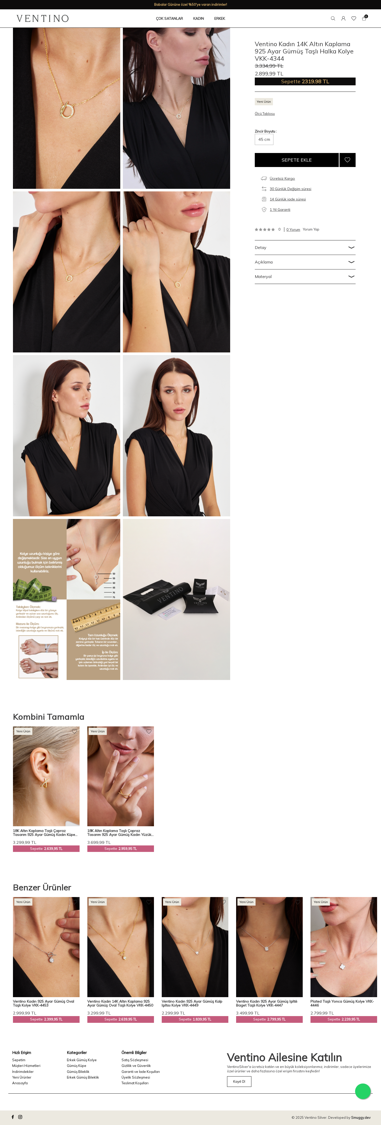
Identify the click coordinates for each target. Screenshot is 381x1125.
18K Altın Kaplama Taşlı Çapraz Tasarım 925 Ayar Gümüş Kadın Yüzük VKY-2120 (119, 833)
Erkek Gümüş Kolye (82, 1060)
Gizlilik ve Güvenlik (136, 1066)
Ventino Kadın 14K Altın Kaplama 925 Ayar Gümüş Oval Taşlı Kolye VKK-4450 (120, 1004)
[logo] (42, 18)
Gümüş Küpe (76, 1066)
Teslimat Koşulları (135, 1083)
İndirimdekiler (23, 1072)
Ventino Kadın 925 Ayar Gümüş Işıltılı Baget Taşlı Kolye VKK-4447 (266, 1004)
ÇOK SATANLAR (169, 18)
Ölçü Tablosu (265, 114)
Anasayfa (20, 1083)
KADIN (198, 18)
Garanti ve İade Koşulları (141, 1072)
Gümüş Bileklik (78, 1072)
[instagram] (21, 1118)
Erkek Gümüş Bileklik (83, 1077)
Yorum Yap (311, 229)
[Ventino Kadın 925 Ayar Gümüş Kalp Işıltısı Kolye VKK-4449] (195, 947)
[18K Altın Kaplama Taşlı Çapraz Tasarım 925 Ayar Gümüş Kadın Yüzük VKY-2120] (120, 776)
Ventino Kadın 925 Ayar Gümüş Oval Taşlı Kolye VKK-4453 (43, 1004)
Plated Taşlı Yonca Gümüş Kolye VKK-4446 (342, 1004)
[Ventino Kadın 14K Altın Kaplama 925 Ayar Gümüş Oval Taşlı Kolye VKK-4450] (120, 947)
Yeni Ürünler (21, 1077)
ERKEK (219, 18)
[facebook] (13, 1118)
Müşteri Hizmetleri (26, 1066)
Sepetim (18, 1060)
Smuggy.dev (361, 1117)
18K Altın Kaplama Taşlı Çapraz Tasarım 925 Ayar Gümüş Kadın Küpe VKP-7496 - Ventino (44, 833)
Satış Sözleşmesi (135, 1060)
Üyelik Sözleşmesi (136, 1077)
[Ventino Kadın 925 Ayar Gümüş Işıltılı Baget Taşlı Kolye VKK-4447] (269, 947)
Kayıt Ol (239, 1081)
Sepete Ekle (297, 160)
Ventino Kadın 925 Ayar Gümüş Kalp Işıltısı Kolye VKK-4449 (192, 1004)
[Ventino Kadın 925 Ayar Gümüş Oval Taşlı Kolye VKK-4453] (46, 947)
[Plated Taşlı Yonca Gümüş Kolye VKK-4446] (344, 947)
